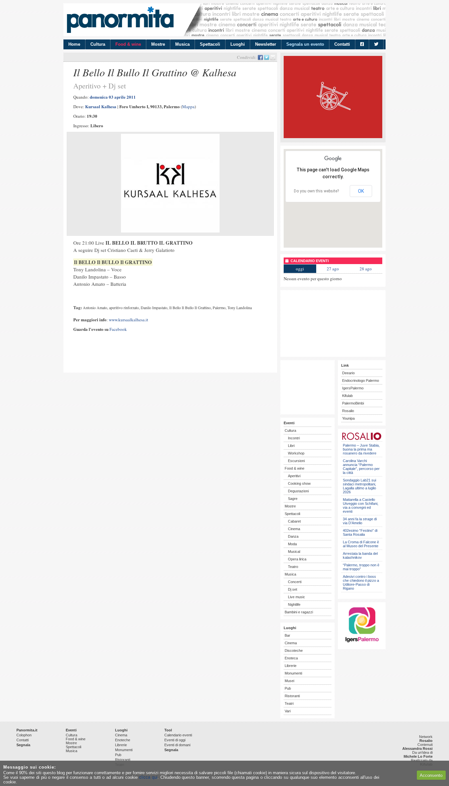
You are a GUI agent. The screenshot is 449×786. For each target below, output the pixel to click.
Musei (289, 681)
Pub (288, 688)
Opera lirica (297, 559)
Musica (182, 44)
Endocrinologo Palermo (360, 380)
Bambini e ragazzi (299, 612)
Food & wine (128, 44)
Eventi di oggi (174, 740)
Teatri (289, 703)
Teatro (293, 567)
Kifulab (347, 396)
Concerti (294, 582)
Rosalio (348, 411)
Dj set (292, 589)
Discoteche (294, 650)
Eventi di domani (177, 745)
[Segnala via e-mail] (272, 57)
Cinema (294, 529)
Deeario (348, 373)
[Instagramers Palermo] (362, 643)
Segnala (23, 745)
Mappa (188, 107)
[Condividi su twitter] (266, 57)
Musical (294, 551)
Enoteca (291, 658)
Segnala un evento (305, 44)
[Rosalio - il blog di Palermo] (333, 136)
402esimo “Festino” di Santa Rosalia (360, 532)
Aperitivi (294, 476)
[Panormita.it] (120, 20)
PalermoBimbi (353, 403)
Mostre (158, 44)
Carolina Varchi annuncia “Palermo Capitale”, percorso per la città (361, 467)
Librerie (290, 666)
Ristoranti (292, 696)
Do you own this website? (316, 191)
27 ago (333, 269)
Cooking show (299, 483)
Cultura (97, 44)
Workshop (296, 453)
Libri (291, 446)
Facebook (118, 329)
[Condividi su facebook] (260, 57)
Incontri (294, 438)
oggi (300, 269)
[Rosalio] (361, 438)
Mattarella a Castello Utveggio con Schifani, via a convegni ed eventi (360, 505)
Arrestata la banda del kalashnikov (360, 555)
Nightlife (294, 604)
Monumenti (293, 673)
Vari (288, 711)
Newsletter (265, 44)
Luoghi (237, 44)
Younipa (348, 418)
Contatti (342, 44)
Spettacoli (210, 44)
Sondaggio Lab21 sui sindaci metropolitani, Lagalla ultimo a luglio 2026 (359, 486)
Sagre (292, 499)
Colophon (24, 735)
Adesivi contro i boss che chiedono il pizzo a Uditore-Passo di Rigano (361, 582)
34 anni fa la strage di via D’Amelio (360, 521)
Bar (287, 635)
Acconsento (431, 775)
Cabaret (294, 521)
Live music (296, 597)
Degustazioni (298, 491)
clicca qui (148, 777)
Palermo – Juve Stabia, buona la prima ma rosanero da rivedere (361, 449)
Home (74, 44)
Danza (293, 536)
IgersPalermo (353, 388)
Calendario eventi (178, 735)
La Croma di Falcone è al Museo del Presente (361, 544)
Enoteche (122, 740)
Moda (292, 544)
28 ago (366, 269)
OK (361, 191)
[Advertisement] (144, 358)
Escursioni (296, 461)
